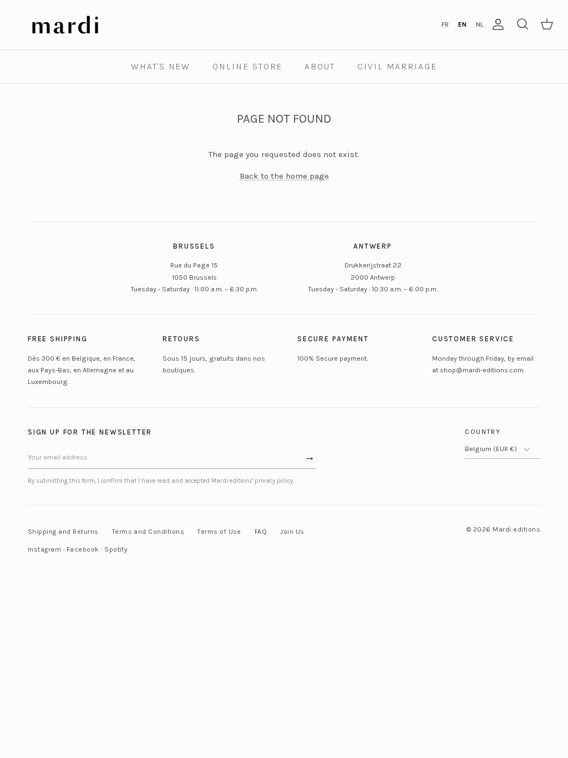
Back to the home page (284, 176)
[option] (445, 24)
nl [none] (479, 24)
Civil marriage (397, 66)
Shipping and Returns (63, 531)
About (320, 66)
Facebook (83, 549)
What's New (160, 66)
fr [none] (445, 24)
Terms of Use (219, 531)
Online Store (247, 66)
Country (483, 432)
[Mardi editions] (65, 24)
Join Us (292, 531)
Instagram (44, 549)
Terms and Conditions (148, 531)
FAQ (261, 531)
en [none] (462, 24)
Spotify (116, 549)
